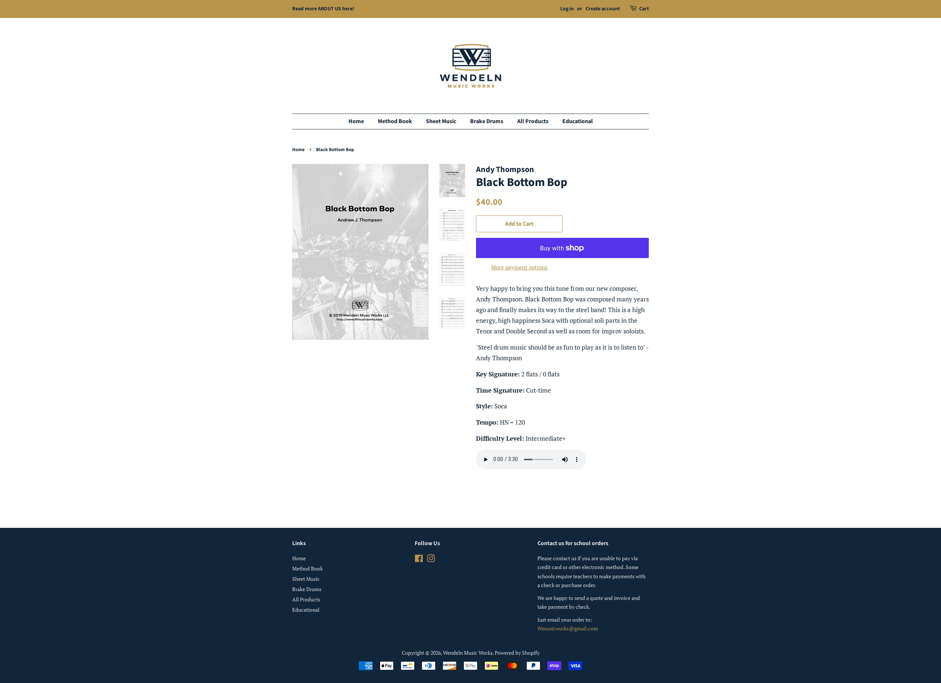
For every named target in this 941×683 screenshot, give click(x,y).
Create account (603, 8)
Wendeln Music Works (468, 652)
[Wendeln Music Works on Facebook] (419, 559)
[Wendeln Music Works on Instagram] (431, 559)
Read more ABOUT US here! (323, 8)
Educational (577, 121)
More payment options (519, 267)
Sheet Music (441, 121)
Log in (567, 8)
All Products (532, 121)
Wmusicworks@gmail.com (567, 628)
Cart (644, 8)
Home (356, 121)
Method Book (395, 121)
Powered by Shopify (517, 652)
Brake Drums (486, 121)
